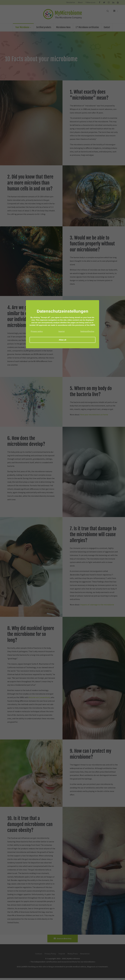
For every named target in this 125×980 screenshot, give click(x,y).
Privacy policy (37, 331)
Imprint (61, 331)
